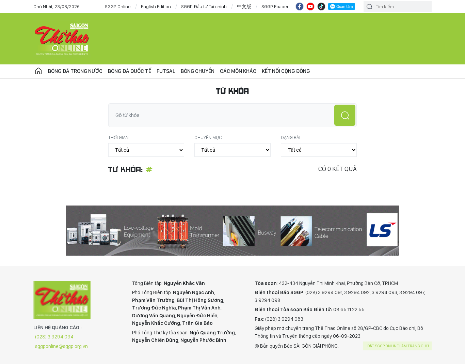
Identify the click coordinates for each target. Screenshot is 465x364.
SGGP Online (118, 6)
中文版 (244, 6)
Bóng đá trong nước (75, 71)
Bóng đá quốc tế (129, 71)
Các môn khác (238, 71)
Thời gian (118, 137)
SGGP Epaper (275, 6)
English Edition (156, 6)
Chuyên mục (208, 137)
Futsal (166, 71)
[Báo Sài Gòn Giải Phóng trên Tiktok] (321, 6)
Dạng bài (290, 137)
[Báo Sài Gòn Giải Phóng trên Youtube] (310, 6)
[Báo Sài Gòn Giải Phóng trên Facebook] (299, 6)
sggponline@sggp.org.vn (61, 346)
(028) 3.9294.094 (54, 337)
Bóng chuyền (197, 71)
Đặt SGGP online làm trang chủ (398, 346)
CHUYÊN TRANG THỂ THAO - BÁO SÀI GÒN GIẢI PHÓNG (62, 39)
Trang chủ (38, 71)
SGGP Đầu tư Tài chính (204, 6)
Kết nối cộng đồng (286, 71)
